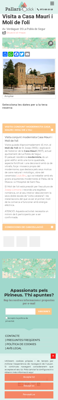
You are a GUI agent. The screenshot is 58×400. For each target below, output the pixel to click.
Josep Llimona (13, 189)
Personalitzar (29, 394)
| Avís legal (13, 348)
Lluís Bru (21, 175)
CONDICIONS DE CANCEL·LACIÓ (24, 227)
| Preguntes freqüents (22, 340)
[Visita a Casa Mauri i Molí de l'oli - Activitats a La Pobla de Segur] (9, 241)
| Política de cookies (20, 344)
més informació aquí (23, 372)
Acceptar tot (29, 377)
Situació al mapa (16, 32)
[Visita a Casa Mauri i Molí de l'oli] (29, 43)
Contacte (12, 335)
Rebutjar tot (29, 385)
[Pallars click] (29, 6)
